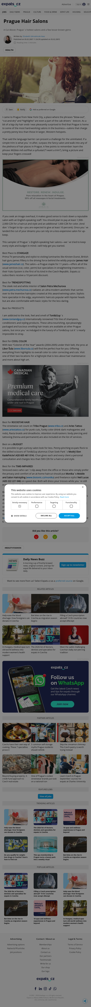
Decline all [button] (46, 516)
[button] (19, 515)
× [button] (83, 487)
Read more (64, 497)
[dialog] (45, 503)
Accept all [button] (69, 516)
